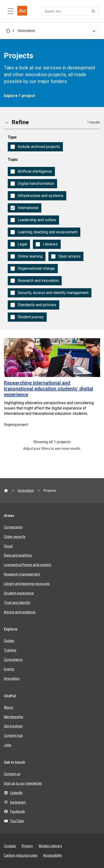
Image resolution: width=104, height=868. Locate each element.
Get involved (13, 726)
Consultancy (13, 660)
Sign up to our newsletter (23, 783)
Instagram (18, 802)
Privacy (27, 846)
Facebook (17, 811)
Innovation (26, 30)
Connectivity (13, 527)
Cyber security (15, 537)
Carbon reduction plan (20, 855)
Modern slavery (50, 846)
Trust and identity (17, 603)
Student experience (19, 593)
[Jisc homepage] (22, 11)
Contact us (12, 774)
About (8, 707)
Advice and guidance (20, 612)
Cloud (8, 546)
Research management (22, 574)
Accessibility (52, 855)
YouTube (17, 821)
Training (10, 650)
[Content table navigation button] (10, 11)
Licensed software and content (27, 565)
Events (9, 669)
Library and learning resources (27, 584)
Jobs (7, 745)
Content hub (13, 735)
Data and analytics (18, 555)
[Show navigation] (93, 31)
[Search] (94, 11)
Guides (9, 641)
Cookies (10, 846)
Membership (13, 717)
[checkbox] (35, 146)
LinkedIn (16, 793)
